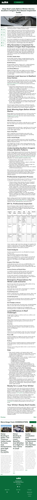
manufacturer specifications (13, 83)
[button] (33, 2)
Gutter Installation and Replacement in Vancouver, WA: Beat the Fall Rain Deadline (30, 440)
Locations (29, 496)
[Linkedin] (17, 486)
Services (18, 490)
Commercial (30, 494)
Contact (29, 490)
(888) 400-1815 (29, 492)
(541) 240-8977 (19, 200)
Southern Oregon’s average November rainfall (25, 156)
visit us (25, 200)
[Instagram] (19, 486)
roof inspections (20, 393)
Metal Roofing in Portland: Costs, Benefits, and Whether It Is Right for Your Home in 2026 (18, 441)
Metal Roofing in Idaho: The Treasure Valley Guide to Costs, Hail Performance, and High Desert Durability (6, 443)
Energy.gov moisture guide (12, 116)
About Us (7, 490)
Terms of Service (18, 484)
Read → (2, 474)
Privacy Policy (19, 483)
